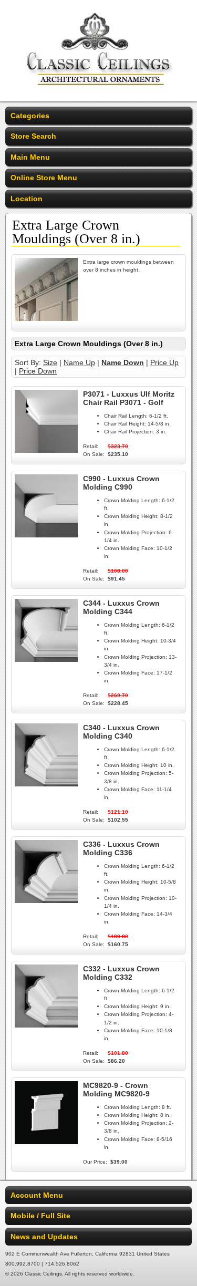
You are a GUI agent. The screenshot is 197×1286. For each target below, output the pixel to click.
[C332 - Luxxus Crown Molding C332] (46, 1025)
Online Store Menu (44, 177)
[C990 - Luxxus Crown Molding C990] (46, 535)
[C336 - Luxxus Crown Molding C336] (46, 900)
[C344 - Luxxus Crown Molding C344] (46, 659)
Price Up (164, 362)
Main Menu (30, 157)
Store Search (33, 136)
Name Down (122, 362)
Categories (30, 115)
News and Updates (44, 1236)
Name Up (79, 362)
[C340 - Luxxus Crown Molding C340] (46, 784)
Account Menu (37, 1195)
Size (50, 362)
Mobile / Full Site (40, 1215)
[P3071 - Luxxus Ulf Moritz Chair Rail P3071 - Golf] (46, 450)
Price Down (38, 371)
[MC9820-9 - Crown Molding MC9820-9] (46, 1141)
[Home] (98, 94)
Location (27, 198)
